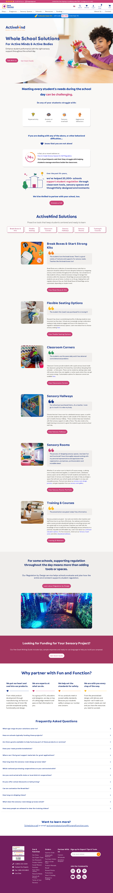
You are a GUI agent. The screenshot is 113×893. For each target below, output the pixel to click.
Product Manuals (50, 865)
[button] (4, 11)
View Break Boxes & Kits (57, 290)
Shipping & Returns (49, 855)
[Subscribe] (98, 854)
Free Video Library (36, 870)
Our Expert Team (38, 857)
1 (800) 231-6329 (21, 864)
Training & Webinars (56, 540)
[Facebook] (78, 871)
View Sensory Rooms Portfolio (60, 490)
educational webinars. (64, 534)
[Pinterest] (84, 871)
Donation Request (61, 860)
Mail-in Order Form (49, 862)
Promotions (49, 873)
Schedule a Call (56, 203)
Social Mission (37, 865)
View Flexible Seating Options (59, 334)
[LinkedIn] (78, 877)
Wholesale (61, 857)
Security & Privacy (35, 877)
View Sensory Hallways (57, 432)
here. (58, 327)
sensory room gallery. (77, 483)
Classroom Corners (48, 229)
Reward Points (50, 870)
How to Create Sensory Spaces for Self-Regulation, (55, 156)
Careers (60, 855)
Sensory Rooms (81, 229)
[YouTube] (73, 877)
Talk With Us (12, 60)
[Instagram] (73, 871)
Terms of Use (36, 880)
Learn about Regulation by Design (56, 586)
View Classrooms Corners (58, 383)
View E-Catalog (50, 875)
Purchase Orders (50, 859)
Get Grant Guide (27, 61)
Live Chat (18, 873)
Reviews (35, 882)
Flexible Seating (32, 229)
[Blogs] (84, 877)
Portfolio (35, 867)
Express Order (50, 852)
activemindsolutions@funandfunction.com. (68, 825)
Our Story (35, 855)
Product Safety (37, 862)
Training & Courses (98, 229)
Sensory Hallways (65, 229)
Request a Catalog (48, 878)
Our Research (36, 860)
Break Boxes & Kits (15, 229)
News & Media (37, 873)
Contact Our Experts (21, 867)
